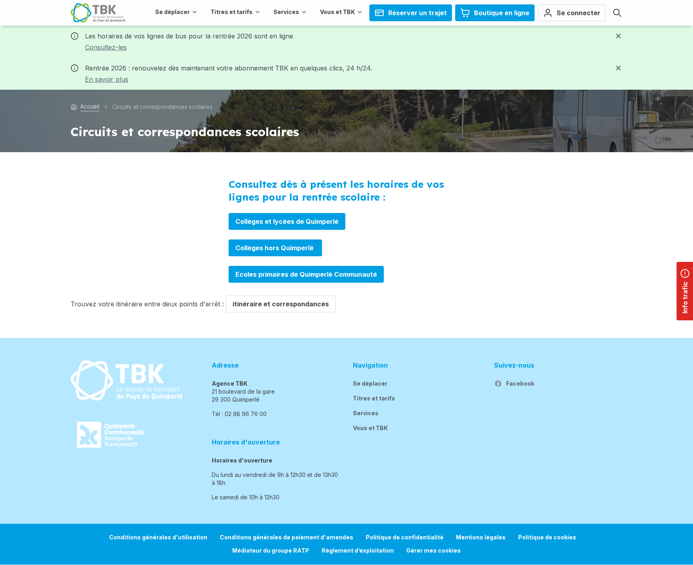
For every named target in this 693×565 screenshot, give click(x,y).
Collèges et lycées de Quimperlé (286, 221)
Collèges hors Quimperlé (275, 248)
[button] (433, 551)
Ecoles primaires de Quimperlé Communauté (306, 274)
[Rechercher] (617, 12)
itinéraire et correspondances (281, 304)
